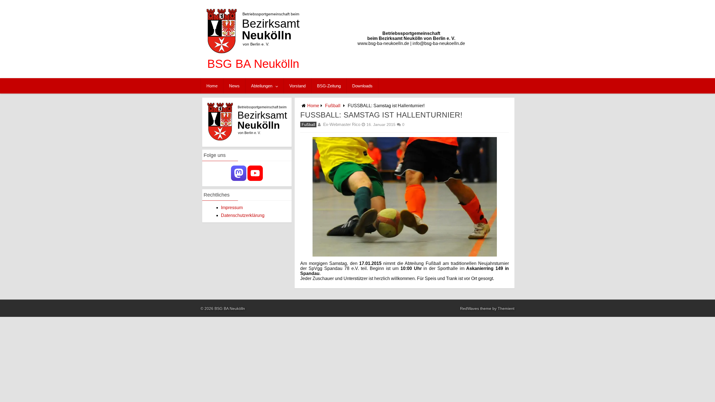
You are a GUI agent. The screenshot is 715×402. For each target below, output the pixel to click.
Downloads (362, 85)
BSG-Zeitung (329, 85)
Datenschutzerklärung (242, 215)
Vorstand (297, 85)
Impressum (232, 207)
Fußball (332, 105)
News (234, 85)
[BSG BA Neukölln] (253, 72)
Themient (506, 308)
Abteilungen (261, 85)
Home (212, 85)
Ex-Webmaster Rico (341, 124)
